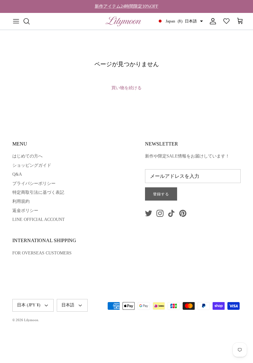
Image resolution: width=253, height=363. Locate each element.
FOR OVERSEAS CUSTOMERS (42, 253)
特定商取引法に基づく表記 (38, 192)
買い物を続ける (126, 88)
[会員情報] (212, 21)
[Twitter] (148, 213)
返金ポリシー (25, 210)
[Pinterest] (182, 213)
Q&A (17, 174)
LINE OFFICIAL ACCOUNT (38, 219)
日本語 (67, 305)
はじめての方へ (27, 156)
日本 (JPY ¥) (28, 305)
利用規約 (21, 201)
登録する (161, 194)
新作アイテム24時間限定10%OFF (126, 6)
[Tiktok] (171, 213)
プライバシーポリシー (34, 183)
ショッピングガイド (31, 165)
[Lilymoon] (123, 21)
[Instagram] (160, 213)
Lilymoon (31, 320)
